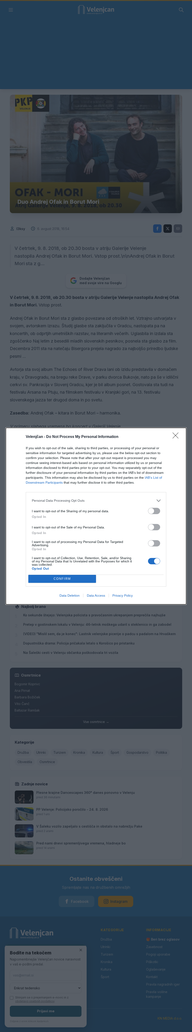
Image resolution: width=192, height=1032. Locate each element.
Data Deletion (69, 595)
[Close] (177, 437)
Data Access (96, 595)
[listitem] (96, 500)
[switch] (154, 511)
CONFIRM (62, 578)
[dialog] (96, 516)
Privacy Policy (122, 595)
